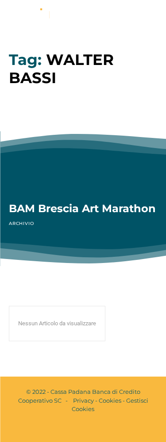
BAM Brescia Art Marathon (82, 208)
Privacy (83, 400)
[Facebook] (75, 428)
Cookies (110, 400)
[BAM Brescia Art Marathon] (83, 149)
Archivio (21, 223)
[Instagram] (90, 428)
